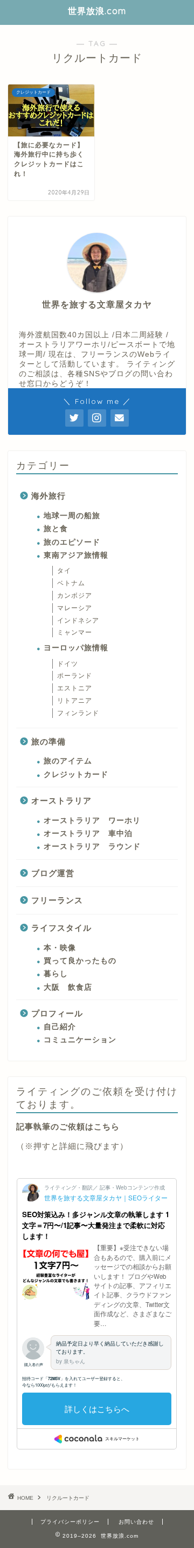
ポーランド (74, 676)
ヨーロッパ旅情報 (76, 648)
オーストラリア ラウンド (92, 846)
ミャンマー (74, 632)
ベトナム (71, 583)
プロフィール (57, 1013)
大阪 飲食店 (68, 987)
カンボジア (74, 595)
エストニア (74, 688)
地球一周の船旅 (72, 516)
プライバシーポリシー (70, 1522)
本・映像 (60, 948)
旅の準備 (48, 741)
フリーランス (57, 900)
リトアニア (74, 700)
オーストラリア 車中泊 (88, 833)
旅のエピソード (72, 542)
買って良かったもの (80, 961)
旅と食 (56, 529)
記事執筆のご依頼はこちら (68, 1126)
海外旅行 (48, 495)
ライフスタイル (61, 927)
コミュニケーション (80, 1040)
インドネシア (78, 620)
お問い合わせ (136, 1522)
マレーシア (74, 608)
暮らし (56, 974)
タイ (67, 570)
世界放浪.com (97, 10)
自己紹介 (60, 1027)
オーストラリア (61, 800)
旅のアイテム (68, 761)
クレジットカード (76, 774)
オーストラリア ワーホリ (92, 821)
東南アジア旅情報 (76, 555)
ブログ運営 (52, 873)
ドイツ (71, 664)
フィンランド (78, 713)
